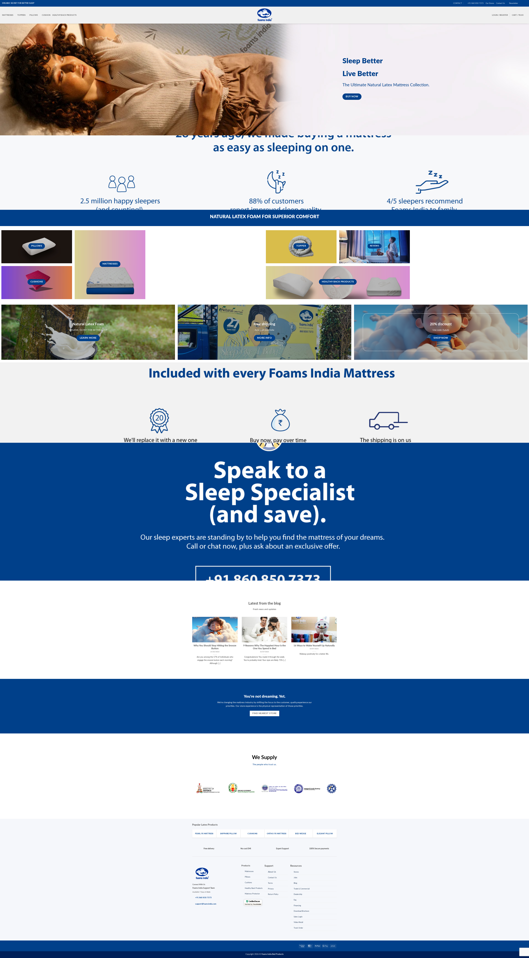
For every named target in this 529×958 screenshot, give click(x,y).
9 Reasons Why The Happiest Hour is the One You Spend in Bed (264, 647)
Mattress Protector (252, 894)
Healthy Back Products (64, 15)
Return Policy (273, 894)
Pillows (33, 15)
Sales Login (298, 917)
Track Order (298, 928)
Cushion (46, 15)
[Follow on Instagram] (523, 3)
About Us (272, 872)
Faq (295, 900)
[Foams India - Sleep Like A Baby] (264, 15)
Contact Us (500, 3)
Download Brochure (301, 911)
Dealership (298, 894)
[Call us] (211, 945)
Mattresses (7, 15)
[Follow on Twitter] (203, 945)
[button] (512, 3)
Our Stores (490, 3)
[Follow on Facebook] (520, 3)
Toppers (21, 15)
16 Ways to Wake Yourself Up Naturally (314, 646)
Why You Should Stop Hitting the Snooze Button (215, 647)
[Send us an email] (525, 3)
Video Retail (298, 922)
